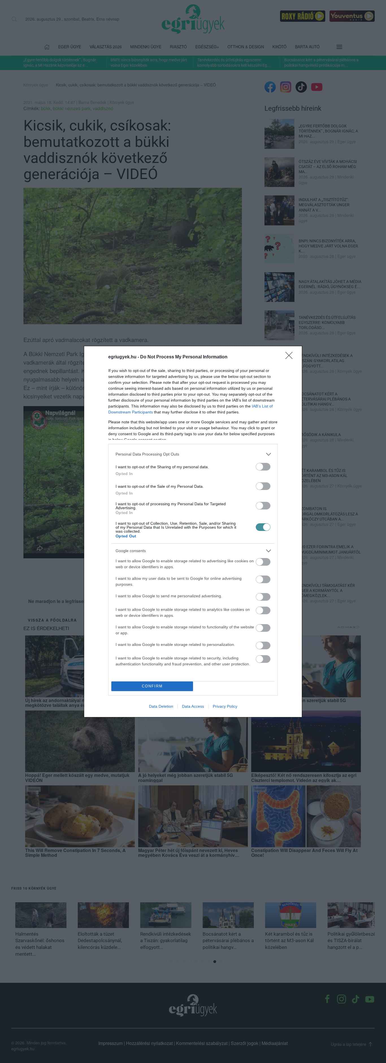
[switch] (263, 466)
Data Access (193, 706)
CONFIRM (152, 686)
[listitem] (193, 454)
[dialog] (193, 531)
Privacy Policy (225, 706)
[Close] (290, 357)
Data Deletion (161, 706)
